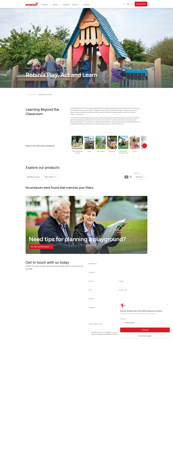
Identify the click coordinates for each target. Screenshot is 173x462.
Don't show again (144, 336)
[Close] (167, 304)
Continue (144, 330)
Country (123, 319)
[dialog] (86, 231)
